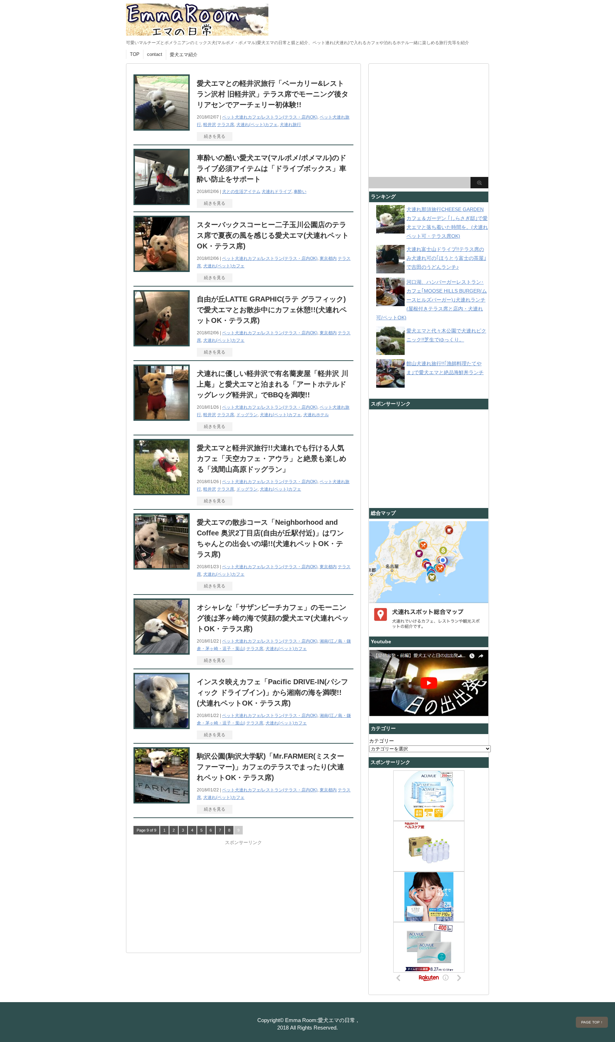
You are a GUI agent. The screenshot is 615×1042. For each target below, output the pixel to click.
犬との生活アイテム (241, 191)
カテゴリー (381, 741)
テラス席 (225, 124)
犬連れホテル (316, 414)
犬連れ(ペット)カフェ (257, 124)
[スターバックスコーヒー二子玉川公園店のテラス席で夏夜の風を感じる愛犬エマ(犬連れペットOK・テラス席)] (161, 269)
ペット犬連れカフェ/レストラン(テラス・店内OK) (269, 117)
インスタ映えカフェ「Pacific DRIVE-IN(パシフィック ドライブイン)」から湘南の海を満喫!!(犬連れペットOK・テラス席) (272, 692)
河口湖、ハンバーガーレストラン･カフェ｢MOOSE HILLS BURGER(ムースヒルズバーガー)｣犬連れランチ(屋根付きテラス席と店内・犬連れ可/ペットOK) (431, 299)
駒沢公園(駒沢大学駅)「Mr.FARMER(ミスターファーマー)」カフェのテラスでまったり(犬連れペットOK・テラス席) (270, 766)
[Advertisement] (186, 890)
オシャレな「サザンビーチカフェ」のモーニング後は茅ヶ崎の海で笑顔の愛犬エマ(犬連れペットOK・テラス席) (273, 618)
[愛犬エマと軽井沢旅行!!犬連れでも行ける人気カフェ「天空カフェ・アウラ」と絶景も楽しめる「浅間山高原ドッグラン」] (161, 492)
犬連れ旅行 (290, 124)
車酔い (300, 191)
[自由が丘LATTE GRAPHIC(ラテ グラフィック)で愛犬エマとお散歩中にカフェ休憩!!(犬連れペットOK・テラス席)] (161, 343)
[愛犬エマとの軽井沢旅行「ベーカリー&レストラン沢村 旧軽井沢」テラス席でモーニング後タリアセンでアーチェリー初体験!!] (161, 128)
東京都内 (328, 258)
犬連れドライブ (276, 191)
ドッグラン (247, 414)
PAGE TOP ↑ (592, 1022)
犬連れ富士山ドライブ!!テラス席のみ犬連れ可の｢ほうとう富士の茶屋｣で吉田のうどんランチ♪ (446, 258)
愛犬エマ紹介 (184, 54)
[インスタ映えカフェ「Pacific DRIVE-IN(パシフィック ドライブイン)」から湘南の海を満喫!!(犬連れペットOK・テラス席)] (161, 726)
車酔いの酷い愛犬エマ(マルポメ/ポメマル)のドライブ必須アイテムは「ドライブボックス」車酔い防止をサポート (271, 168)
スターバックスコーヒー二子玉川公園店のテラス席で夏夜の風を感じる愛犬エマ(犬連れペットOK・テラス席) (273, 235)
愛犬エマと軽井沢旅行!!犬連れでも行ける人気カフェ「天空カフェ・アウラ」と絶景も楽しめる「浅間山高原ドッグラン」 (271, 458)
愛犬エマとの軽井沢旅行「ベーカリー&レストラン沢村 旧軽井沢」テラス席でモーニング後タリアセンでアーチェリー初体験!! (272, 94)
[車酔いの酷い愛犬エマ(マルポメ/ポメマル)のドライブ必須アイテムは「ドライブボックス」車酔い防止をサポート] (161, 202)
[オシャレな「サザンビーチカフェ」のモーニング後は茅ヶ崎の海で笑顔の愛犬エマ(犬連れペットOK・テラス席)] (161, 652)
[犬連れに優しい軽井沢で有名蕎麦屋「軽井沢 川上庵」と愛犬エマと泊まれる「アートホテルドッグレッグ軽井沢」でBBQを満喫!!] (161, 418)
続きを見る (214, 136)
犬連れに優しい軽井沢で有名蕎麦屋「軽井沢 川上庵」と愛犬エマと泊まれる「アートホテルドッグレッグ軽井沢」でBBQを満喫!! (272, 384)
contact (154, 54)
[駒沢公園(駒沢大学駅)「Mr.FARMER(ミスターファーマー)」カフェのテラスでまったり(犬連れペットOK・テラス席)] (161, 800)
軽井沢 (209, 124)
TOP (135, 54)
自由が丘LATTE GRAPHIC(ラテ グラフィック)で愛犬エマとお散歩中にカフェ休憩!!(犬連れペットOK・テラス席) (272, 309)
